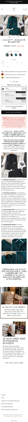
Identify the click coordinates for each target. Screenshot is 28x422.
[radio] (7, 55)
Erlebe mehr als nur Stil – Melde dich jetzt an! (13, 415)
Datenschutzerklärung (7, 403)
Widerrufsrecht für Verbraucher (9, 409)
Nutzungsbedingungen (7, 406)
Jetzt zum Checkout (14, 112)
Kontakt (3, 395)
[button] (14, 89)
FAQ (2, 398)
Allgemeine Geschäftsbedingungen (10, 401)
